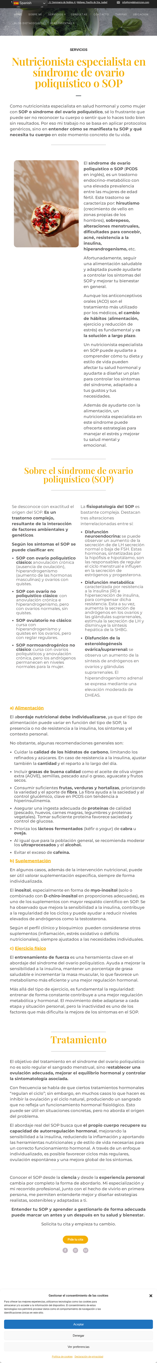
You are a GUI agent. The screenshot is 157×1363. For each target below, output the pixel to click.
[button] (151, 1296)
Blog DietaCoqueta (29, 23)
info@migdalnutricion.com (135, 2)
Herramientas (61, 23)
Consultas (79, 14)
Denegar (78, 1335)
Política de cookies (62, 1356)
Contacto (101, 14)
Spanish (25, 3)
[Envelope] (85, 1250)
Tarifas (121, 14)
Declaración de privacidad (89, 1356)
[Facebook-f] (65, 1250)
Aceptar (78, 1324)
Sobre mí (35, 14)
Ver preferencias (79, 1346)
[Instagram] (75, 1250)
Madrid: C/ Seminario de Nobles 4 (58, 2)
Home (18, 14)
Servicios (55, 14)
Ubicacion (140, 14)
